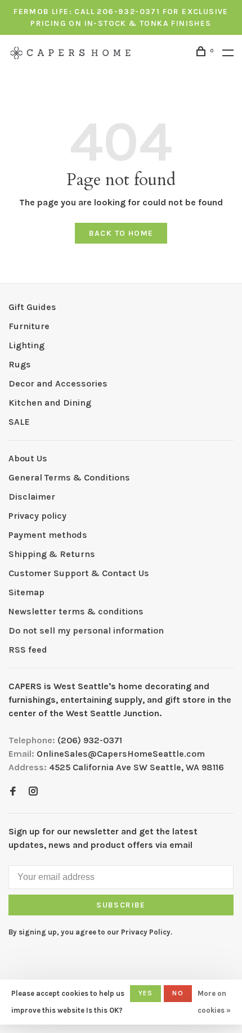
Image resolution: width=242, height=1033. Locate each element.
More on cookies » (214, 1001)
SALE (19, 421)
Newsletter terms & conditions (76, 611)
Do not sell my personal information (86, 630)
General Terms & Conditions (69, 477)
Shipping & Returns (51, 554)
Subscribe (121, 905)
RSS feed (27, 649)
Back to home (121, 233)
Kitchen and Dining (49, 402)
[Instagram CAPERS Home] (33, 792)
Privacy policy (37, 515)
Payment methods (47, 534)
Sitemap (26, 592)
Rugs (19, 364)
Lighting (26, 345)
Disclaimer (31, 496)
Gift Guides (32, 307)
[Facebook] (12, 792)
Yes (145, 993)
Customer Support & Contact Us (78, 573)
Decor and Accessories (57, 383)
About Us (27, 458)
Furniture (29, 326)
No (177, 993)
